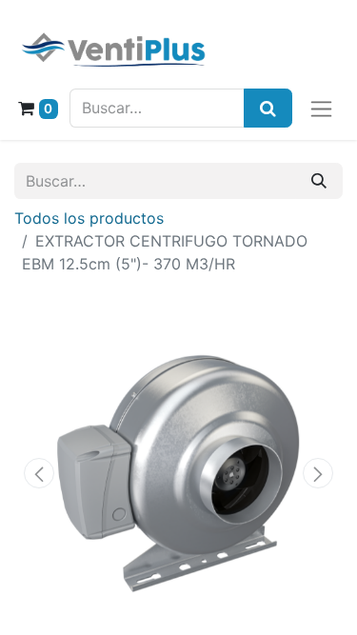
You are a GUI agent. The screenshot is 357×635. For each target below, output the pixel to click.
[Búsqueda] (268, 108)
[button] (39, 473)
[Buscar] (319, 181)
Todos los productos (89, 218)
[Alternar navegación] (321, 108)
